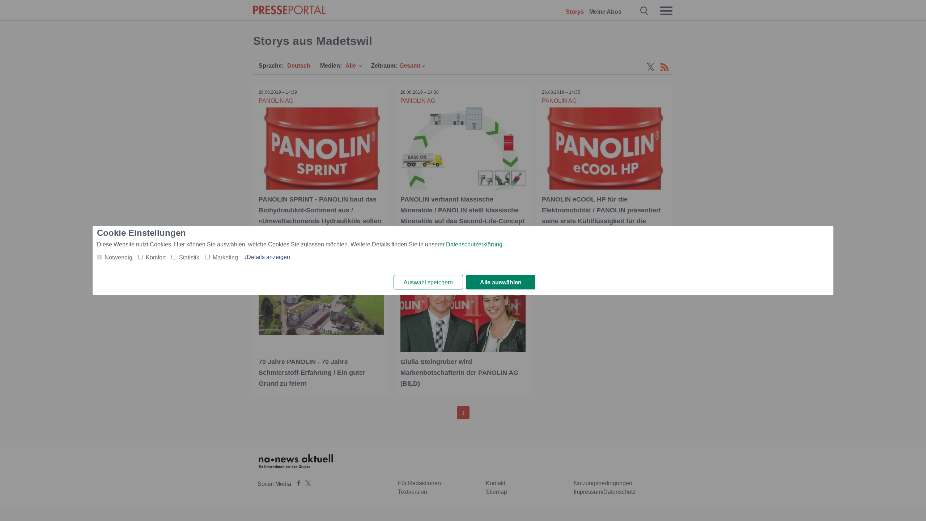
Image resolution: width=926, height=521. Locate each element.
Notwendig (118, 257)
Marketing (225, 257)
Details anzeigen (268, 257)
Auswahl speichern (428, 282)
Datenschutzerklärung (474, 244)
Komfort (156, 257)
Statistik (189, 257)
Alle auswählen (501, 282)
